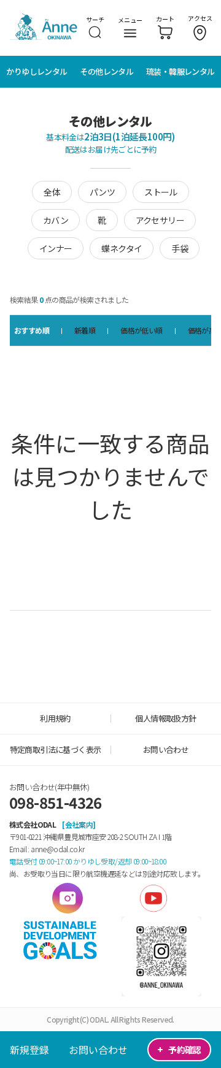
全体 (52, 192)
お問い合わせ (98, 1049)
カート (165, 18)
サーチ (95, 19)
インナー (55, 248)
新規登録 (29, 1049)
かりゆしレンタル (36, 71)
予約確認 (179, 1049)
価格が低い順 (141, 330)
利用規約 (55, 718)
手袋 (179, 248)
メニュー (130, 20)
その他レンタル (106, 71)
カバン (55, 220)
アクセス (200, 18)
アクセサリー (160, 220)
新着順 (84, 330)
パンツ (102, 192)
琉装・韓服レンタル (180, 71)
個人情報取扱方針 (165, 718)
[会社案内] (78, 824)
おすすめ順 (31, 330)
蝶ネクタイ (121, 248)
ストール (160, 192)
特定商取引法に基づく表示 (55, 749)
